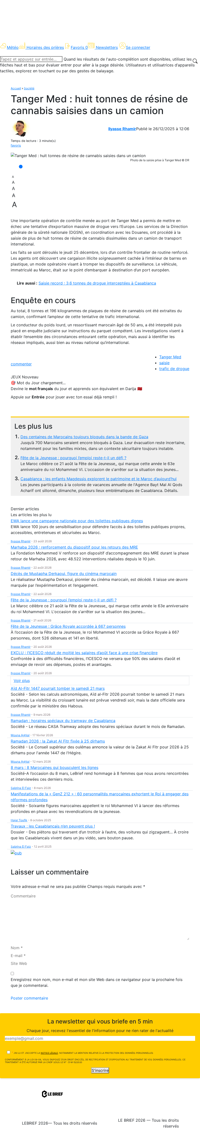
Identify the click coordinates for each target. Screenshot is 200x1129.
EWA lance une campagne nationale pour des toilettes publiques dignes (77, 520)
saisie (164, 362)
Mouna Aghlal (20, 735)
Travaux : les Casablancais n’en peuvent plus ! (53, 826)
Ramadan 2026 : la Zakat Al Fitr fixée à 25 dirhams (58, 741)
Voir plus (22, 680)
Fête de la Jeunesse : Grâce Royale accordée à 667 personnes (68, 626)
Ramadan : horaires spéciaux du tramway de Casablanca (63, 720)
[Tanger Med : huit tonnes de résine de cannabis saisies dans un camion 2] (78, 156)
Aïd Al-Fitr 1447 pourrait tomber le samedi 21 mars (58, 688)
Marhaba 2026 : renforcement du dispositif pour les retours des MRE (74, 547)
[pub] (16, 852)
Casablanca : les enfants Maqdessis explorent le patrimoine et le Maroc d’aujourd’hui (98, 478)
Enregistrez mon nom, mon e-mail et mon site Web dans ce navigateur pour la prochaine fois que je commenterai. (96, 982)
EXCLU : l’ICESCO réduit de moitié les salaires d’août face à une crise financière (84, 652)
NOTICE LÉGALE (49, 1053)
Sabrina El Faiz (21, 788)
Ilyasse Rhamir (122, 128)
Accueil (16, 88)
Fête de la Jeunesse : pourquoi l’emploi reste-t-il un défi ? (73, 457)
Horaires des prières (45, 47)
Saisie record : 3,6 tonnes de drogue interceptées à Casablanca (97, 283)
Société (29, 88)
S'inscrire (100, 1070)
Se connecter (138, 47)
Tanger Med (170, 356)
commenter (21, 364)
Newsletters (107, 47)
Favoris (79, 47)
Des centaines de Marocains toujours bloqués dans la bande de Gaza (84, 436)
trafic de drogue (174, 368)
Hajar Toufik (19, 820)
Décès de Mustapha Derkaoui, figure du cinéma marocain (64, 573)
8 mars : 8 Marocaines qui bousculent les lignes (54, 767)
